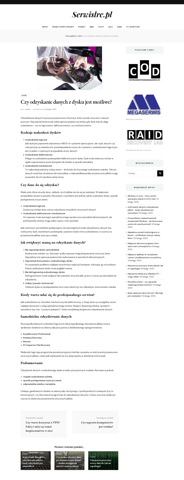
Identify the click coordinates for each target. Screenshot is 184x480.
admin (28, 109)
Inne (92, 27)
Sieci (110, 27)
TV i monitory (133, 27)
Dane (119, 27)
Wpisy (45, 27)
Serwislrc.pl (92, 14)
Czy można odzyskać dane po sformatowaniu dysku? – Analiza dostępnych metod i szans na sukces (68, 462)
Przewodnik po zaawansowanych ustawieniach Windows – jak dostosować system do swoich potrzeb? (145, 221)
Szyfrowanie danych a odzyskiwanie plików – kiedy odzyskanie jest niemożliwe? (34, 462)
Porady (81, 27)
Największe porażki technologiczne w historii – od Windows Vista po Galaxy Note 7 (144, 235)
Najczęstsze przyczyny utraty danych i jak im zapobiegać (100, 463)
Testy (101, 27)
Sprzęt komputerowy (63, 27)
